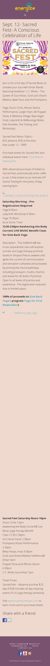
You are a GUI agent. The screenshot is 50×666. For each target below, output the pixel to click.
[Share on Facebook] (5, 620)
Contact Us (25, 648)
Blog (36, 646)
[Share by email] (9, 620)
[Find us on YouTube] (25, 653)
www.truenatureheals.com (23, 601)
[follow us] (30, 653)
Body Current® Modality (25, 644)
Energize (25, 7)
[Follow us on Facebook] (20, 653)
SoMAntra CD (19, 646)
